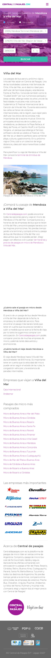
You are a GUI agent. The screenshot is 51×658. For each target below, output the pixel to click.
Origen (6, 27)
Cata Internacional (12, 389)
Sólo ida (10, 22)
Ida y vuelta (28, 22)
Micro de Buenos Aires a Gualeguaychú (22, 456)
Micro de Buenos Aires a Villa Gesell (20, 439)
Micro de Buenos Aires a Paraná (18, 430)
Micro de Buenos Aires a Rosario (18, 422)
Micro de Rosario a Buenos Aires (18, 468)
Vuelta (20, 47)
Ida (4, 47)
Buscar (25, 59)
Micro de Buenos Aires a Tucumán (19, 451)
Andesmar (8, 394)
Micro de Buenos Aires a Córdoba (19, 418)
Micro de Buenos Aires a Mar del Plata (21, 413)
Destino (6, 37)
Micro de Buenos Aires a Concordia (20, 447)
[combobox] (25, 31)
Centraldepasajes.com (16, 214)
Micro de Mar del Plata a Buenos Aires (21, 460)
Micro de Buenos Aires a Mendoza (19, 443)
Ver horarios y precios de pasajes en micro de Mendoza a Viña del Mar (25, 243)
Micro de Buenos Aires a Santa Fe (19, 426)
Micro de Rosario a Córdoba (16, 472)
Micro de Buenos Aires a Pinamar (19, 435)
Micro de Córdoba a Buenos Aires (19, 464)
